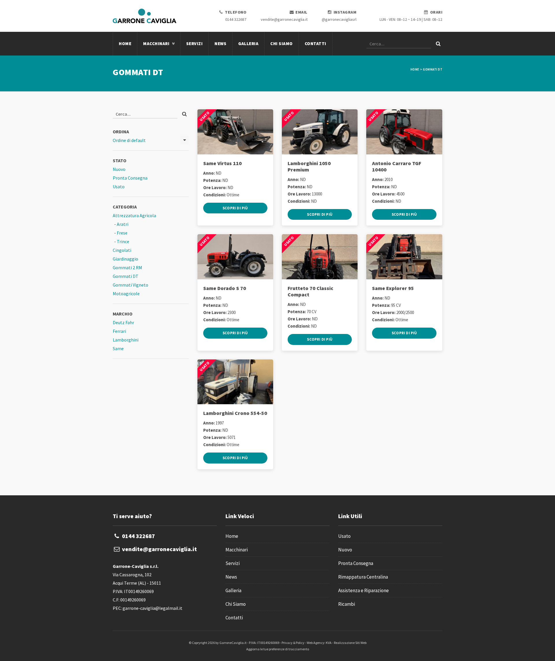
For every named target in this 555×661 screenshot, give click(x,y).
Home (125, 43)
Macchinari (157, 43)
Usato (119, 186)
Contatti (315, 43)
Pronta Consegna (130, 178)
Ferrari (119, 331)
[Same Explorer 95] (404, 256)
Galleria (248, 43)
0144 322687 (235, 19)
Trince (123, 241)
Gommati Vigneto (130, 285)
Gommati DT (125, 276)
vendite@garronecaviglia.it (284, 19)
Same (118, 348)
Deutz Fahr (123, 322)
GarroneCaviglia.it (233, 642)
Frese (122, 233)
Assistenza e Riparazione (363, 590)
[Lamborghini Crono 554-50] (235, 382)
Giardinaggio (125, 259)
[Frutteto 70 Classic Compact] (320, 256)
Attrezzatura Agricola (134, 215)
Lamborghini (125, 340)
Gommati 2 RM (127, 267)
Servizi (194, 43)
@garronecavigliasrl (339, 19)
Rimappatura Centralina (363, 577)
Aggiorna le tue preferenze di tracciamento (277, 649)
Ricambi (346, 604)
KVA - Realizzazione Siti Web (346, 642)
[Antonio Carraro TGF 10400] (404, 131)
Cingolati (122, 250)
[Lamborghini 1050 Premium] (320, 131)
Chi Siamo (281, 43)
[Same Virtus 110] (235, 131)
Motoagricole (126, 293)
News (220, 43)
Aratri (122, 224)
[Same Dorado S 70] (235, 256)
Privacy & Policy (293, 642)
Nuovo (119, 169)
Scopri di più (235, 208)
